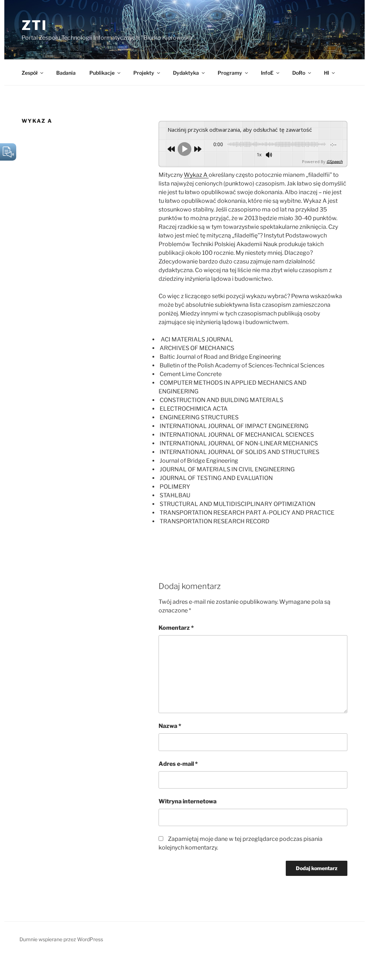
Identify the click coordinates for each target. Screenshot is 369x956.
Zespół (29, 73)
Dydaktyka (186, 73)
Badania (66, 73)
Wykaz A (196, 174)
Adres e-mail (178, 763)
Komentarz (176, 627)
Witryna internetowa (188, 801)
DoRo (298, 73)
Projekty (143, 73)
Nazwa (170, 726)
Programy (230, 73)
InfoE (267, 73)
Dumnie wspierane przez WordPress (61, 939)
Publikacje (102, 73)
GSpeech (334, 161)
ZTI (34, 25)
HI (326, 73)
